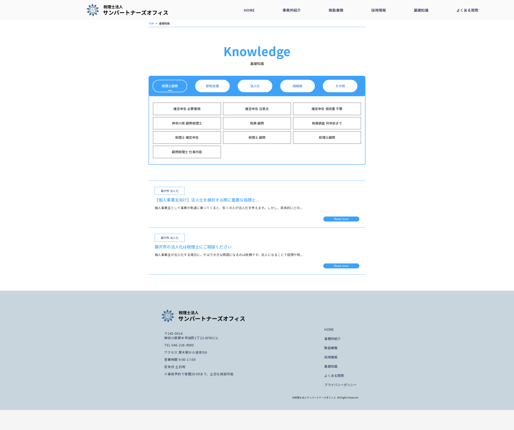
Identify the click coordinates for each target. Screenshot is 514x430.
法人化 (255, 85)
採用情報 (378, 10)
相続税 (297, 85)
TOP (151, 23)
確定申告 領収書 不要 (327, 108)
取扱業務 (336, 10)
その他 (340, 85)
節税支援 (212, 85)
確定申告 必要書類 (186, 108)
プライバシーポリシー (340, 384)
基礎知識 (421, 10)
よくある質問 (467, 10)
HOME (249, 10)
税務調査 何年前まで (327, 123)
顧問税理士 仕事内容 (187, 151)
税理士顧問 (170, 85)
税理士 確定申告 (187, 137)
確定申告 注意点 (257, 108)
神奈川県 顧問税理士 (187, 123)
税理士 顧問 (257, 137)
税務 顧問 (257, 123)
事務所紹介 (291, 10)
